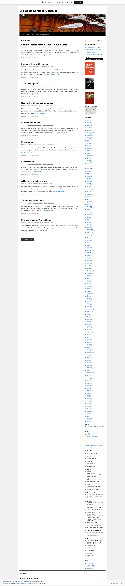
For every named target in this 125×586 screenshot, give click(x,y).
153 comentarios (33, 155)
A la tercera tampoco (91, 451)
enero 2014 (89, 365)
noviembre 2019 (90, 250)
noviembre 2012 (90, 388)
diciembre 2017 (90, 288)
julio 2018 (89, 276)
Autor (27, 34)
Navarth (89, 501)
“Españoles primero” (91, 473)
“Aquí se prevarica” (91, 478)
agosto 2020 (89, 235)
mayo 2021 (89, 221)
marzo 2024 (89, 165)
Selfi (88, 557)
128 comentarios (33, 213)
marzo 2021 (89, 224)
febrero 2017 (89, 304)
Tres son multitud (90, 438)
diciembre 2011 (90, 406)
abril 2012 (89, 400)
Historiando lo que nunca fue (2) (94, 481)
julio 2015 (89, 336)
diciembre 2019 (90, 249)
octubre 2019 (90, 252)
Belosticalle (90, 470)
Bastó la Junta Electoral (92, 453)
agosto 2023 (89, 176)
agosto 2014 (89, 354)
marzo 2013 (89, 382)
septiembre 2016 (90, 313)
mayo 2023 (89, 181)
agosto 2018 (89, 275)
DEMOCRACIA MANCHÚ (93, 524)
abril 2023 (89, 183)
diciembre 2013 (90, 367)
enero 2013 (89, 385)
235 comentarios (33, 174)
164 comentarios (33, 194)
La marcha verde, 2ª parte (92, 46)
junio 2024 (89, 160)
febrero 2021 (89, 226)
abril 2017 (89, 301)
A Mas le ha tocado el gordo (34, 181)
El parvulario (89, 461)
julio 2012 (89, 395)
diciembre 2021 (90, 209)
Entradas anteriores (27, 239)
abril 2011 (89, 419)
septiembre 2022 (90, 194)
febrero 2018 (89, 285)
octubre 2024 (90, 153)
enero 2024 (89, 168)
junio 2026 (89, 120)
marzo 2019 (89, 263)
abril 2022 (89, 203)
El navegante (27, 142)
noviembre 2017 (90, 290)
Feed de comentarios (91, 566)
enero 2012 (89, 405)
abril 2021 (89, 222)
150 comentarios (33, 57)
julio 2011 (89, 415)
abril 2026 (89, 124)
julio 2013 (89, 375)
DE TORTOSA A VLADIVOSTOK (95, 527)
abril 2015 (89, 341)
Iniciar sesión (90, 563)
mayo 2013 (89, 378)
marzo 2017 (89, 303)
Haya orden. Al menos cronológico (37, 103)
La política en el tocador (92, 458)
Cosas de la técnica (91, 463)
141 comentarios (33, 96)
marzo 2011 (89, 421)
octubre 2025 (90, 133)
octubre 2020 (90, 232)
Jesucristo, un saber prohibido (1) (94, 489)
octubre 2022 (90, 193)
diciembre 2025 (90, 130)
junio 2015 (89, 337)
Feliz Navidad (27, 161)
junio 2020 (89, 239)
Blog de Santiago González (93, 433)
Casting (88, 434)
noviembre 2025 (90, 132)
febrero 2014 (89, 364)
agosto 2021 (89, 216)
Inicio (23, 34)
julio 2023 (89, 178)
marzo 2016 (89, 322)
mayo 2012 (89, 398)
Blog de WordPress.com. (100, 580)
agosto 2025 (89, 137)
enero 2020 (89, 247)
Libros (32, 34)
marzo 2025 (89, 145)
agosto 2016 (89, 314)
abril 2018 (89, 281)
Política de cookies (42, 583)
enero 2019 (89, 267)
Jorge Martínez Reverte (94, 530)
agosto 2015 (89, 334)
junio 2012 (89, 396)
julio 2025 (89, 138)
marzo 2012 (89, 401)
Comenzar (78, 2)
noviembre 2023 (90, 171)
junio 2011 (89, 416)
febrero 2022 (89, 206)
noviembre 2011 (90, 408)
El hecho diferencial (30, 122)
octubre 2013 (90, 370)
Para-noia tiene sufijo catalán (34, 64)
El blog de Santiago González (38, 11)
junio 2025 (89, 140)
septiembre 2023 (90, 175)
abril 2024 (89, 163)
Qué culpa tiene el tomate (92, 436)
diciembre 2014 (90, 347)
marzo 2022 (89, 204)
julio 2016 (89, 316)
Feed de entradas (90, 565)
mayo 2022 (89, 201)
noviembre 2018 (90, 270)
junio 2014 (89, 357)
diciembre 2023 (90, 170)
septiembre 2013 (90, 372)
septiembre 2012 (90, 392)
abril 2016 (89, 321)
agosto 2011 (89, 413)
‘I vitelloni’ (89, 460)
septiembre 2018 (90, 273)
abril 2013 (89, 380)
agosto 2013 (89, 373)
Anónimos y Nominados (32, 200)
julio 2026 (89, 119)
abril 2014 (89, 360)
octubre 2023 (90, 173)
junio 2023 (89, 180)
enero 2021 (89, 227)
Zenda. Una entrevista (91, 548)
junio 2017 (89, 298)
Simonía (88, 484)
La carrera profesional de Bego (93, 47)
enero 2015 (89, 346)
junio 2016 (89, 318)
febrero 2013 (89, 383)
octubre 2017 (90, 291)
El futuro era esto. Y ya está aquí (36, 220)
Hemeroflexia (91, 539)
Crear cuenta (89, 562)
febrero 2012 (89, 403)
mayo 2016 (89, 319)
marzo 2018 (89, 283)
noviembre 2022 (90, 191)
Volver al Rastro (90, 550)
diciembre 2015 (90, 327)
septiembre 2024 (90, 155)
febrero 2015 (89, 344)
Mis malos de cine (91, 442)
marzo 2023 (89, 184)
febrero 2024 (89, 166)
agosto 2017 (89, 295)
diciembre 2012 (90, 387)
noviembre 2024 (90, 152)
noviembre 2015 (90, 329)
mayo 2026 (89, 122)
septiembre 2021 (90, 214)
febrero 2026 (89, 127)
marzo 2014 (89, 362)
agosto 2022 (89, 196)
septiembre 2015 (90, 332)
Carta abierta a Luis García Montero (94, 543)
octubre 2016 (90, 311)
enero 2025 (89, 148)
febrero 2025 (89, 147)
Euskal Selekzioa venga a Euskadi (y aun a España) (45, 44)
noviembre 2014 (90, 349)
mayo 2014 (89, 359)
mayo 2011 (89, 418)
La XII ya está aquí (91, 465)
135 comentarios (33, 135)
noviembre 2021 (90, 211)
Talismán (89, 471)
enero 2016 (89, 326)
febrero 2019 (89, 265)
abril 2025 (89, 143)
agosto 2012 (89, 393)
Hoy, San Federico (91, 466)
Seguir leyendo (48, 55)
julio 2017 (89, 296)
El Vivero (89, 450)
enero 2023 (89, 188)
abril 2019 (89, 262)
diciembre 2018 (90, 268)
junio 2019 (89, 258)
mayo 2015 (89, 339)
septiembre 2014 (90, 352)
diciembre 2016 (90, 308)
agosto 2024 (89, 157)
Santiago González (47, 47)
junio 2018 (89, 278)
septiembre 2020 (90, 234)
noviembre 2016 (90, 309)
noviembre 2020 (90, 230)
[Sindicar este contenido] (85, 450)
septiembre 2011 (90, 411)
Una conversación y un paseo (93, 552)
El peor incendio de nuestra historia (94, 54)
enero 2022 (89, 207)
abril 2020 (89, 242)
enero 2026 (89, 129)
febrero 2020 (89, 245)
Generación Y (91, 493)
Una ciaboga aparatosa (92, 456)
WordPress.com (90, 568)
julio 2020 (89, 237)
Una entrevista (90, 555)
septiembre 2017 (90, 293)
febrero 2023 (89, 186)
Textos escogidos (29, 83)
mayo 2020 (89, 240)
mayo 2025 (89, 142)
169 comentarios (33, 77)
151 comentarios (33, 116)
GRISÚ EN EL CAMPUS (92, 522)
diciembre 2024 (90, 150)
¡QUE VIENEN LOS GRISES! (94, 525)
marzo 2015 (89, 342)
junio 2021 (89, 219)
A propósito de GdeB (91, 545)
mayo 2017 (89, 299)
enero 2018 (89, 286)
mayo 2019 (89, 260)
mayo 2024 (89, 161)
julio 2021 (89, 217)
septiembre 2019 (90, 253)
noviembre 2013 (90, 369)
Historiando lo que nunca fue (93, 483)
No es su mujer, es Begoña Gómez (94, 49)
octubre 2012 (90, 390)
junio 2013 (89, 377)
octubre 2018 (90, 272)
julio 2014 (89, 355)
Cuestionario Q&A (91, 553)
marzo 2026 (89, 125)
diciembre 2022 (90, 189)
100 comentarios (33, 233)
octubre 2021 (90, 212)
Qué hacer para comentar (42, 34)
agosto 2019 (89, 255)
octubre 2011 (90, 410)
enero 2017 (89, 306)
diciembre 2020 (90, 229)
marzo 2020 (89, 244)
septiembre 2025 (90, 135)
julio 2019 (89, 257)
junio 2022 (89, 199)
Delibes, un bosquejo (91, 547)
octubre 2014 (90, 350)
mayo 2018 (89, 280)
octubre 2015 (90, 331)
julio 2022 (89, 198)
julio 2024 (89, 158)
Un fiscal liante (90, 455)
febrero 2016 (89, 324)
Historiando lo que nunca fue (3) (94, 479)
